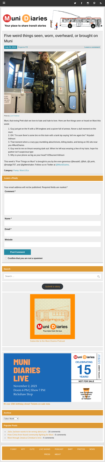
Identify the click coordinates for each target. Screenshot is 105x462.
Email (8, 229)
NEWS (92, 449)
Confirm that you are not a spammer (25, 258)
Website (9, 240)
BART (70, 449)
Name (8, 219)
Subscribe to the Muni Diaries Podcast (47, 341)
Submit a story (52, 286)
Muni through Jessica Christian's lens (24, 438)
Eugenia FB (23, 47)
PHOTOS (81, 449)
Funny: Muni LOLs (21, 170)
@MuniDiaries (62, 165)
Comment (10, 191)
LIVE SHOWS (44, 449)
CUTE (32, 449)
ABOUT (58, 454)
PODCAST (59, 449)
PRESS (47, 454)
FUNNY (13, 449)
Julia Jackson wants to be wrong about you (27, 432)
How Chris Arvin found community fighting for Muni (30, 435)
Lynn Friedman (14, 116)
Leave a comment (92, 47)
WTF (23, 449)
